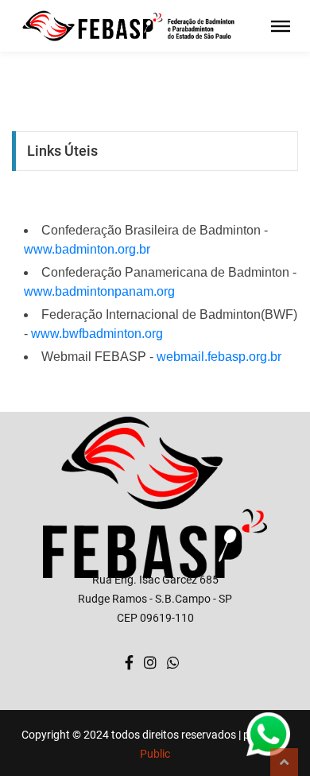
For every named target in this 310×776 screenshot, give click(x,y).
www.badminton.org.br (87, 249)
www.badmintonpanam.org (99, 291)
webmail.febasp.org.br (219, 356)
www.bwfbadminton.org (97, 333)
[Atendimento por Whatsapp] (173, 663)
